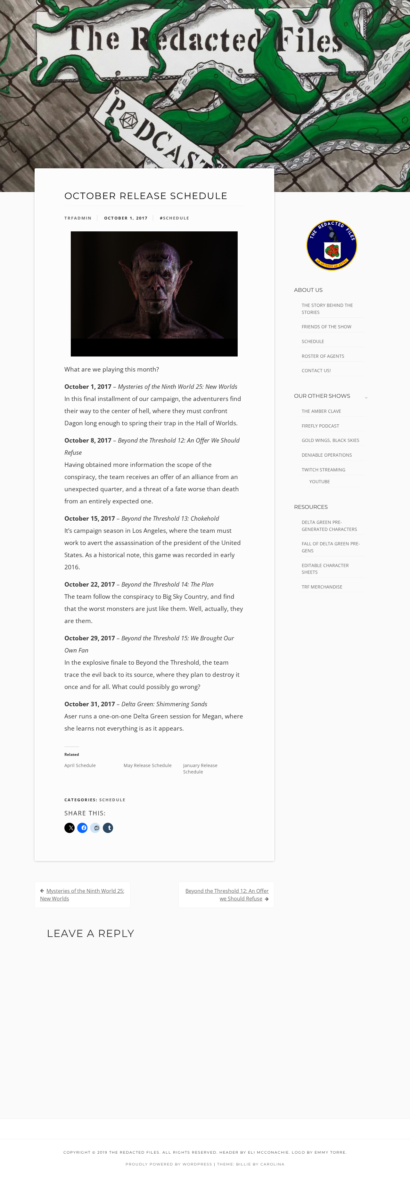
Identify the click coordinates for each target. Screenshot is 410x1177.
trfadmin (78, 218)
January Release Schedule (200, 768)
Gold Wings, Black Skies (330, 440)
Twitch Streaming (323, 470)
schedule (176, 218)
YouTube (319, 481)
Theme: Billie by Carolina (251, 1164)
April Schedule (80, 765)
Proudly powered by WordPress (169, 1164)
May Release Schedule (148, 765)
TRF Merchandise (322, 587)
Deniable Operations (327, 455)
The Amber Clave (321, 411)
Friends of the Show (326, 327)
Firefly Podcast (320, 426)
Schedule (112, 800)
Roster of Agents (323, 356)
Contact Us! (316, 370)
